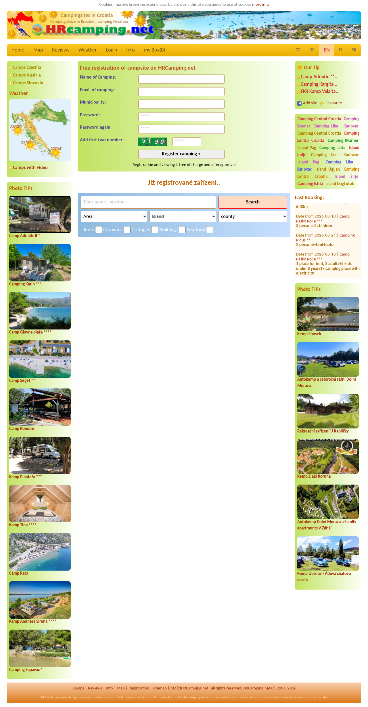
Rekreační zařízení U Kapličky (323, 431)
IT (340, 50)
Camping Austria (165, 697)
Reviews (60, 50)
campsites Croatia (315, 697)
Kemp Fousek (309, 334)
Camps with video (30, 167)
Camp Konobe (21, 429)
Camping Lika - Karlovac (336, 126)
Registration (139, 688)
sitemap (160, 688)
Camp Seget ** (22, 381)
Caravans (112, 230)
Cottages (141, 230)
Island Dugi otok (339, 184)
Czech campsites (56, 697)
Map (38, 50)
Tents (88, 230)
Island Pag (307, 148)
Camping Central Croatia (319, 119)
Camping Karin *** (25, 284)
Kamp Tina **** (23, 525)
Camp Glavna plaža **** (30, 332)
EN (327, 50)
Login (111, 50)
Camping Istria (332, 148)
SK (354, 50)
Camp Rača (18, 573)
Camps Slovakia (28, 83)
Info (130, 50)
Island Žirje (347, 177)
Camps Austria (27, 75)
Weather (87, 50)
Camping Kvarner (343, 141)
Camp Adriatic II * (24, 236)
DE (312, 50)
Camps (78, 688)
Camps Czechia (27, 67)
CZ (298, 50)
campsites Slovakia (267, 697)
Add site (310, 103)
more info (260, 5)
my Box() (154, 50)
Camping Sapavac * (26, 670)
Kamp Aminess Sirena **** (32, 622)
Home (18, 50)
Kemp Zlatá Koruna (314, 476)
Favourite (333, 103)
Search (253, 202)
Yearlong (196, 230)
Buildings (168, 230)
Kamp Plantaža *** (25, 477)
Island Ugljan (327, 169)
